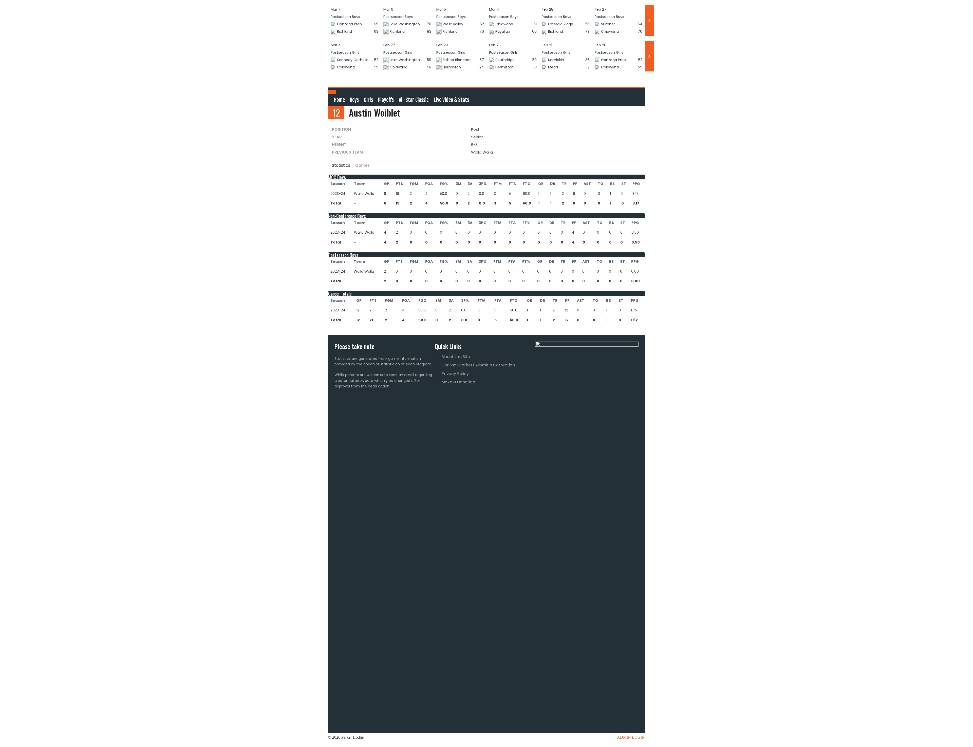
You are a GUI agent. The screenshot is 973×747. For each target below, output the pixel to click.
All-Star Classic (414, 100)
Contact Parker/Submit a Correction (478, 365)
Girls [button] (368, 100)
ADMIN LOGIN (631, 737)
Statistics (341, 165)
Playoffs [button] (386, 100)
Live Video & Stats (451, 100)
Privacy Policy (455, 374)
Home (339, 100)
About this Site (455, 357)
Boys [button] (354, 100)
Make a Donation (458, 382)
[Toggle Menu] (332, 92)
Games (362, 165)
